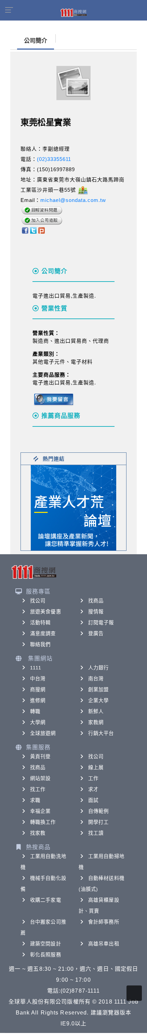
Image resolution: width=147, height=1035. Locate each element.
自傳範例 (98, 811)
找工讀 (96, 833)
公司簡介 (35, 41)
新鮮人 (96, 711)
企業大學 (98, 700)
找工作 (37, 789)
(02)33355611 (54, 159)
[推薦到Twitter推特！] (33, 230)
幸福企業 (40, 811)
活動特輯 (40, 622)
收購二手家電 (45, 900)
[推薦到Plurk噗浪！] (42, 230)
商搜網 (37, 689)
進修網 (37, 700)
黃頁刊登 (40, 756)
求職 (35, 800)
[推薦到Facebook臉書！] (25, 230)
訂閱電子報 (101, 622)
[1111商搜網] (73, 12)
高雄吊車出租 (103, 944)
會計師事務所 (103, 922)
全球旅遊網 (43, 733)
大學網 (37, 722)
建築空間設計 (45, 944)
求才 (93, 789)
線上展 (96, 767)
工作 (93, 778)
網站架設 (40, 778)
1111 (35, 667)
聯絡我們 (40, 644)
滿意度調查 (43, 633)
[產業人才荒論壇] (73, 507)
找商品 (96, 600)
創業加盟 (98, 689)
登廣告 (96, 633)
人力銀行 (98, 667)
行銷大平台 (101, 733)
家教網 (96, 722)
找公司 (37, 600)
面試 (93, 800)
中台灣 (37, 678)
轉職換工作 (43, 822)
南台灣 (96, 678)
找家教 (37, 833)
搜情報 (96, 611)
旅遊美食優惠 (45, 611)
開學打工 (98, 822)
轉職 (35, 711)
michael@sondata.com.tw (73, 200)
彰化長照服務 (45, 954)
